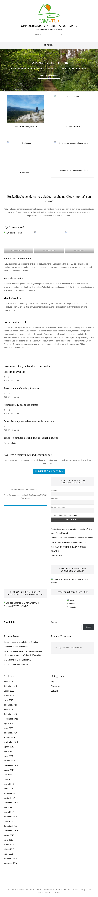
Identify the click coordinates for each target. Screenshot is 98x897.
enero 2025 (8, 700)
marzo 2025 (9, 696)
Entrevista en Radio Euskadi (16, 664)
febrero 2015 (9, 849)
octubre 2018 (9, 761)
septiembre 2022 (11, 719)
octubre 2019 (9, 737)
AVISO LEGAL (78, 890)
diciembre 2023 (10, 714)
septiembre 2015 (11, 831)
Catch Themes (53, 892)
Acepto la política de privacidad (65, 515)
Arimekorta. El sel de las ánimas (21, 404)
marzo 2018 (9, 784)
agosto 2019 (9, 747)
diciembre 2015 (10, 826)
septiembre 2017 (11, 803)
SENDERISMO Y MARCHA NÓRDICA (49, 25)
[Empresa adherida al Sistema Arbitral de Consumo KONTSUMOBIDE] (25, 604)
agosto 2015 (9, 835)
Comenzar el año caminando (16, 647)
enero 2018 (8, 789)
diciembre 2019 (10, 733)
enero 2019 (8, 756)
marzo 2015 (9, 845)
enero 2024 (8, 710)
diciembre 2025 (10, 686)
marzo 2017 (9, 812)
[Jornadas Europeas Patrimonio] (72, 606)
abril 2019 (8, 751)
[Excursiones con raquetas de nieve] (72, 153)
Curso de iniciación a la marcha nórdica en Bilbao (72, 538)
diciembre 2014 (10, 859)
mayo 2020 (8, 728)
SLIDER (54, 691)
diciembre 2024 (10, 705)
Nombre (54, 490)
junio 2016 (8, 821)
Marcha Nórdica (73, 126)
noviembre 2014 (10, 863)
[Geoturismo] (25, 155)
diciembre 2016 (10, 817)
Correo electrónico (58, 507)
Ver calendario (10, 443)
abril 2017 (8, 807)
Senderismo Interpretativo (25, 126)
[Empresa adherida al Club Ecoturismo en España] (72, 581)
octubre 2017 (9, 798)
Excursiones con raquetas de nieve (73, 170)
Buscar (54, 622)
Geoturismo (25, 173)
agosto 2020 (9, 723)
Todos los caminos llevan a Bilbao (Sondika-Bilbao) (31, 437)
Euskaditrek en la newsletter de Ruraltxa (21, 642)
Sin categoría (56, 686)
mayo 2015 (8, 840)
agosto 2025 (9, 691)
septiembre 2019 (11, 742)
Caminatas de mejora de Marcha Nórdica (68, 542)
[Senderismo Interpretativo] (25, 108)
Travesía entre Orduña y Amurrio (21, 388)
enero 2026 (8, 682)
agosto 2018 (9, 770)
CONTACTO (56, 556)
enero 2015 (8, 854)
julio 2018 (8, 775)
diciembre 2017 (10, 793)
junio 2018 (8, 779)
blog (52, 682)
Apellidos (54, 499)
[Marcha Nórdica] (72, 108)
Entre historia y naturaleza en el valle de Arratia (29, 421)
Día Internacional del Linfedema (17, 660)
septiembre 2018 (11, 765)
